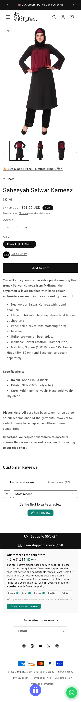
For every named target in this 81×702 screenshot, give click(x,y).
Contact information (42, 684)
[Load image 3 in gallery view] (61, 151)
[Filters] (7, 494)
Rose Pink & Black (19, 244)
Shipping (23, 213)
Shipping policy (63, 678)
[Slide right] (76, 151)
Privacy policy (21, 678)
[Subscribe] (62, 631)
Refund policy (65, 672)
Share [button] (11, 179)
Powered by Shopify (43, 672)
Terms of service (41, 678)
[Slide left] (4, 151)
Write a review (40, 513)
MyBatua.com (24, 672)
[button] (8, 17)
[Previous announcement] (7, 5)
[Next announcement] (73, 5)
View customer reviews (24, 606)
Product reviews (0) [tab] (22, 482)
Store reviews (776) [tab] (59, 482)
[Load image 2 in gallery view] (40, 151)
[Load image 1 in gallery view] (19, 151)
